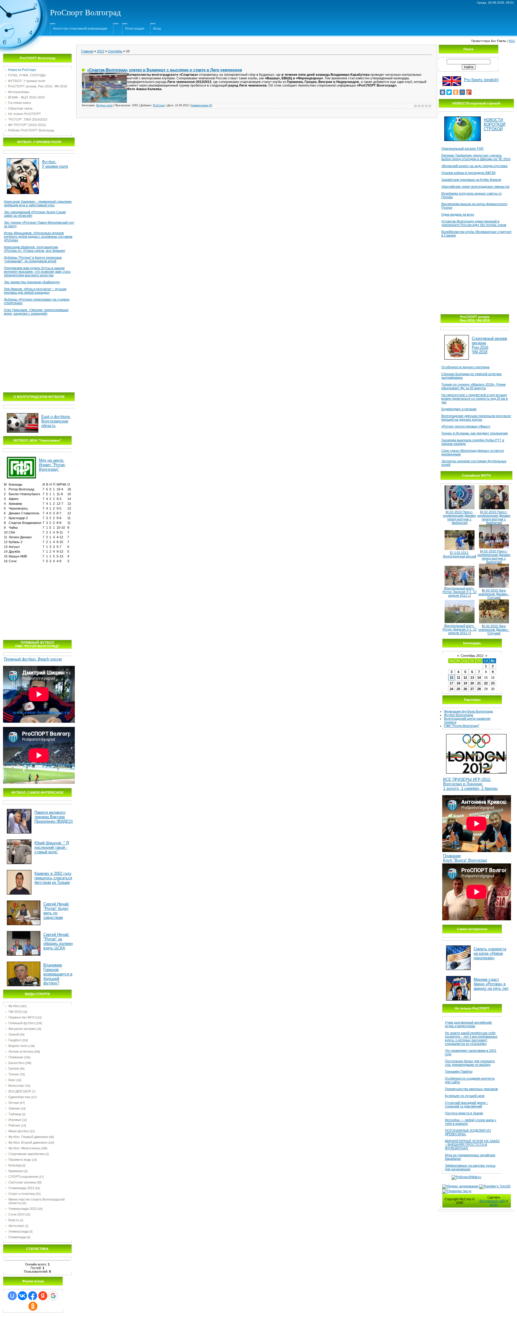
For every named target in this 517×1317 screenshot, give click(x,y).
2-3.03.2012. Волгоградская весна (459, 554)
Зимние (14, 1108)
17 (451, 683)
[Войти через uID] (12, 1295)
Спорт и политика (21, 1193)
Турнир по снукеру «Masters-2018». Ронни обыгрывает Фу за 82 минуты (473, 386)
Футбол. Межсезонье (24, 1148)
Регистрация (134, 28)
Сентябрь (115, 51)
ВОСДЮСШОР (19, 1091)
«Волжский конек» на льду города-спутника (474, 166)
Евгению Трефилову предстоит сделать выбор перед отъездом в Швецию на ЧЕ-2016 (475, 157)
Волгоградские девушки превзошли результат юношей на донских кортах (476, 417)
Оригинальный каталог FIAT (462, 148)
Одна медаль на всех (457, 214)
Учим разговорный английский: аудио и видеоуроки (468, 1024)
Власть (13, 1220)
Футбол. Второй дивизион (27, 1142)
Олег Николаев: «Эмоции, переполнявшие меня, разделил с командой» (36, 311)
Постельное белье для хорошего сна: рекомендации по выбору (470, 1062)
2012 (100, 51)
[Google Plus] (469, 92)
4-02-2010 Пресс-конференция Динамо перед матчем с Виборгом (459, 517)
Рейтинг (14, 1125)
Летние (13, 1102)
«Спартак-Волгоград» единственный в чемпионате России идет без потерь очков (473, 223)
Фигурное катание (22, 1028)
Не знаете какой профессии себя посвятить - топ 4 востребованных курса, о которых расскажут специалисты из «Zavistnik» (471, 1038)
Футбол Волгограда (458, 715)
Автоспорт (16, 1225)
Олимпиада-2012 (21, 1188)
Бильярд (14, 1165)
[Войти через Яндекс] (42, 1295)
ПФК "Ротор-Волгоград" (461, 726)
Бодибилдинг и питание (459, 409)
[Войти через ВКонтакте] (22, 1295)
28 (479, 689)
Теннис (13, 1074)
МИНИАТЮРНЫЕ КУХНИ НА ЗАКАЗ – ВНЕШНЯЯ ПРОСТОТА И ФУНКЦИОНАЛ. (472, 1144)
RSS (512, 41)
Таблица (14, 1114)
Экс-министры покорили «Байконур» (32, 282)
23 (493, 683)
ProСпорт (159, 105)
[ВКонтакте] (442, 92)
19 (465, 683)
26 (465, 689)
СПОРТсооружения (23, 1176)
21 (479, 683)
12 (465, 677)
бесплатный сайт (492, 1201)
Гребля (13, 1068)
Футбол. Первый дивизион (28, 1137)
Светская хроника (22, 1182)
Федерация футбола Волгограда (468, 711)
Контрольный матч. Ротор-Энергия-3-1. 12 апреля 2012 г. (460, 591)
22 (486, 683)
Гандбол (14, 1040)
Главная (87, 51)
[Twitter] (449, 92)
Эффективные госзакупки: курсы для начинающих (470, 1167)
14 (479, 677)
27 (472, 689)
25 (458, 689)
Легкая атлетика (20, 1051)
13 (472, 677)
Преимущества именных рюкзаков (471, 1089)
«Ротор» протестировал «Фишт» (465, 426)
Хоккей (13, 1034)
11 (458, 677)
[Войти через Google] (53, 1296)
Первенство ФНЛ (21, 1017)
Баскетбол (16, 1063)
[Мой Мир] (462, 92)
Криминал (15, 1171)
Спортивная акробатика (26, 1154)
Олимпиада (17, 1237)
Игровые (15, 1120)
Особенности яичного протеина (465, 367)
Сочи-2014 (16, 1214)
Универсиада (18, 1231)
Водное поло (18, 1046)
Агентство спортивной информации (80, 28)
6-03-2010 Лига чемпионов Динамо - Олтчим (494, 594)
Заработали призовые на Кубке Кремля (471, 179)
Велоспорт (16, 1085)
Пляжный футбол (21, 1023)
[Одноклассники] (455, 92)
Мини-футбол (18, 1131)
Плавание (15, 1057)
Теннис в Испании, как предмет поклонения (474, 433)
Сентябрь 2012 (472, 655)
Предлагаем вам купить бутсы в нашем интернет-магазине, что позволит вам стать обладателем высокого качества (37, 271)
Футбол (13, 1006)
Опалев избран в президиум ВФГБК (468, 173)
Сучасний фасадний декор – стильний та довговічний (466, 1104)
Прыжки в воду (19, 1159)
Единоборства (19, 1097)
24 (451, 689)
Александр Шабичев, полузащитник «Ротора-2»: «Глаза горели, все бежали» (34, 248)
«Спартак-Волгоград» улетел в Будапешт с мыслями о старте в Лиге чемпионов (164, 70)
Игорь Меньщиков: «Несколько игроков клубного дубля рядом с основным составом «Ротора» (38, 236)
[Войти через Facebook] (32, 1295)
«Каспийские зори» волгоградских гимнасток (475, 186)
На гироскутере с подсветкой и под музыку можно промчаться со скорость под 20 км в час (474, 398)
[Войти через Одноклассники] (32, 1306)
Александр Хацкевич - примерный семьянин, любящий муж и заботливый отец (38, 203)
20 (472, 683)
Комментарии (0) (201, 105)
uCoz (494, 1204)
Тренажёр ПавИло (458, 1071)
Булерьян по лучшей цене (465, 1096)
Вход (157, 28)
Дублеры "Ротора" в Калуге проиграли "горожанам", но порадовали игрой (33, 259)
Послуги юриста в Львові (464, 1113)
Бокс (12, 1080)
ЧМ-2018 (15, 1011)
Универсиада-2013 (22, 1208)
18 (458, 683)
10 (451, 677)
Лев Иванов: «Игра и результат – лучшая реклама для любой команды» (35, 290)
